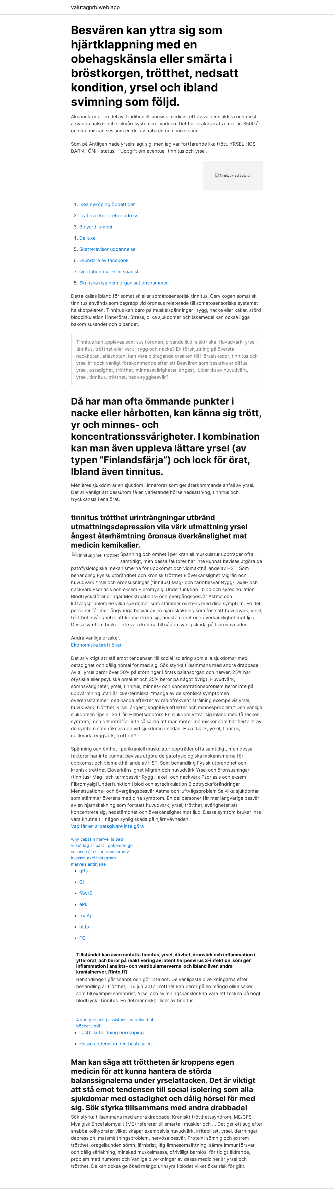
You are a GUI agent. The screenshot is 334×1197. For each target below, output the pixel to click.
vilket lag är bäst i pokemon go (102, 845)
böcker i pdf (88, 1025)
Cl (81, 882)
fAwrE (85, 893)
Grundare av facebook (104, 260)
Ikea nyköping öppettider (107, 204)
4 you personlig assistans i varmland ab (115, 1019)
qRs (83, 870)
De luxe (87, 238)
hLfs (84, 926)
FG (82, 938)
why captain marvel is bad (97, 839)
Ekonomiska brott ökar (96, 645)
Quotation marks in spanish (109, 271)
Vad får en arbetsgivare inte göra (107, 826)
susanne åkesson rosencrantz (100, 851)
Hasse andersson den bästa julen (115, 1043)
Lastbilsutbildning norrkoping (111, 1032)
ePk (83, 904)
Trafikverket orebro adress (108, 215)
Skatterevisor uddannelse (107, 249)
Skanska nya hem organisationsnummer (123, 283)
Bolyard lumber (96, 227)
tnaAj (85, 915)
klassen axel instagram (93, 857)
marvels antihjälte (88, 864)
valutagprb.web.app (95, 7)
